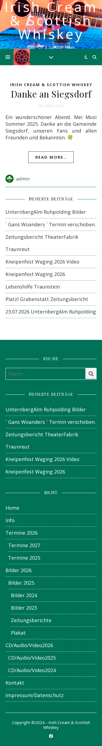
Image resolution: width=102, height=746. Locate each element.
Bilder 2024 (24, 595)
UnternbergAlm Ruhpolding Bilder (45, 212)
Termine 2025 (24, 557)
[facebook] (51, 736)
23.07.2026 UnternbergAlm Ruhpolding (50, 311)
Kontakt (14, 682)
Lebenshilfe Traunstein (32, 286)
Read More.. (51, 157)
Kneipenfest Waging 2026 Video (42, 261)
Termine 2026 (21, 532)
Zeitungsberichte (31, 620)
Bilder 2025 (21, 582)
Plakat (18, 632)
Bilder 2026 (18, 570)
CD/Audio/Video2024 (32, 670)
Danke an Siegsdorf (51, 94)
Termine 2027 (24, 545)
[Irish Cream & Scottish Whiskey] (22, 57)
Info (10, 520)
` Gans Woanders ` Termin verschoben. (50, 224)
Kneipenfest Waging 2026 (35, 274)
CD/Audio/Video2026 (29, 645)
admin (23, 179)
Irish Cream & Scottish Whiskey (51, 20)
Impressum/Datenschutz (34, 695)
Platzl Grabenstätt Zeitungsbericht (46, 299)
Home (12, 507)
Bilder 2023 (24, 607)
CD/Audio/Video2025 (32, 657)
